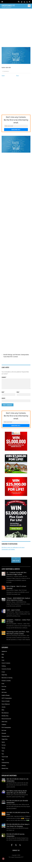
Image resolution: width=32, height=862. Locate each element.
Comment (4, 377)
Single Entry (5, 739)
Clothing (4, 666)
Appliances (4, 651)
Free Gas (4, 686)
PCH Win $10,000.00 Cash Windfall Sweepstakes (17, 801)
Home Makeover (6, 704)
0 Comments (6, 71)
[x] (24, 1)
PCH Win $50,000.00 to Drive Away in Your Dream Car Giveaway (17, 825)
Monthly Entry (5, 715)
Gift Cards (4, 692)
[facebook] (22, 1)
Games (3, 689)
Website (3, 398)
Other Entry (4, 721)
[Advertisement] (16, 27)
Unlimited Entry (5, 762)
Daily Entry (4, 674)
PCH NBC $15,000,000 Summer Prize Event (17, 813)
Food (3, 683)
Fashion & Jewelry (6, 680)
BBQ (3, 654)
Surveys (4, 745)
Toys (3, 753)
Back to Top (16, 560)
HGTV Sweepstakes (7, 698)
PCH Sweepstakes (6, 727)
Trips (3, 759)
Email (18, 392)
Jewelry (3, 707)
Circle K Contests (6, 663)
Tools (3, 751)
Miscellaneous (5, 712)
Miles (3, 710)
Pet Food (4, 730)
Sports (3, 742)
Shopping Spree (5, 736)
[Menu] (2, 2)
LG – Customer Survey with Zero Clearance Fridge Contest (16, 573)
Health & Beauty (6, 695)
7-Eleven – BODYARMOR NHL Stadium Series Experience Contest (18, 599)
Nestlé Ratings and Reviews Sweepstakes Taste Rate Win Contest (15, 356)
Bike (3, 657)
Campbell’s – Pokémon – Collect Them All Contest (18, 621)
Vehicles (4, 765)
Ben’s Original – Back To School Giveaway (16, 587)
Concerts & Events (6, 669)
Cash (3, 660)
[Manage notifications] (3, 858)
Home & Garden (6, 701)
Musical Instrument (6, 718)
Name (3, 392)
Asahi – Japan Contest (13, 610)
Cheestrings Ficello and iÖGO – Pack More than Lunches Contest (17, 633)
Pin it (17, 75)
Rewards (4, 733)
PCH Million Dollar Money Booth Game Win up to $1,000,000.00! (16, 792)
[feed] (27, 1)
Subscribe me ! (16, 130)
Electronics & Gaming (7, 677)
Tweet (3, 75)
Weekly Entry (5, 768)
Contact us (16, 850)
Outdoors (4, 724)
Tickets (3, 748)
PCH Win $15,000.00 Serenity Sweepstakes (15, 835)
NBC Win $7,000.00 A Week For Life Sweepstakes (17, 780)
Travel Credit (5, 756)
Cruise (3, 672)
